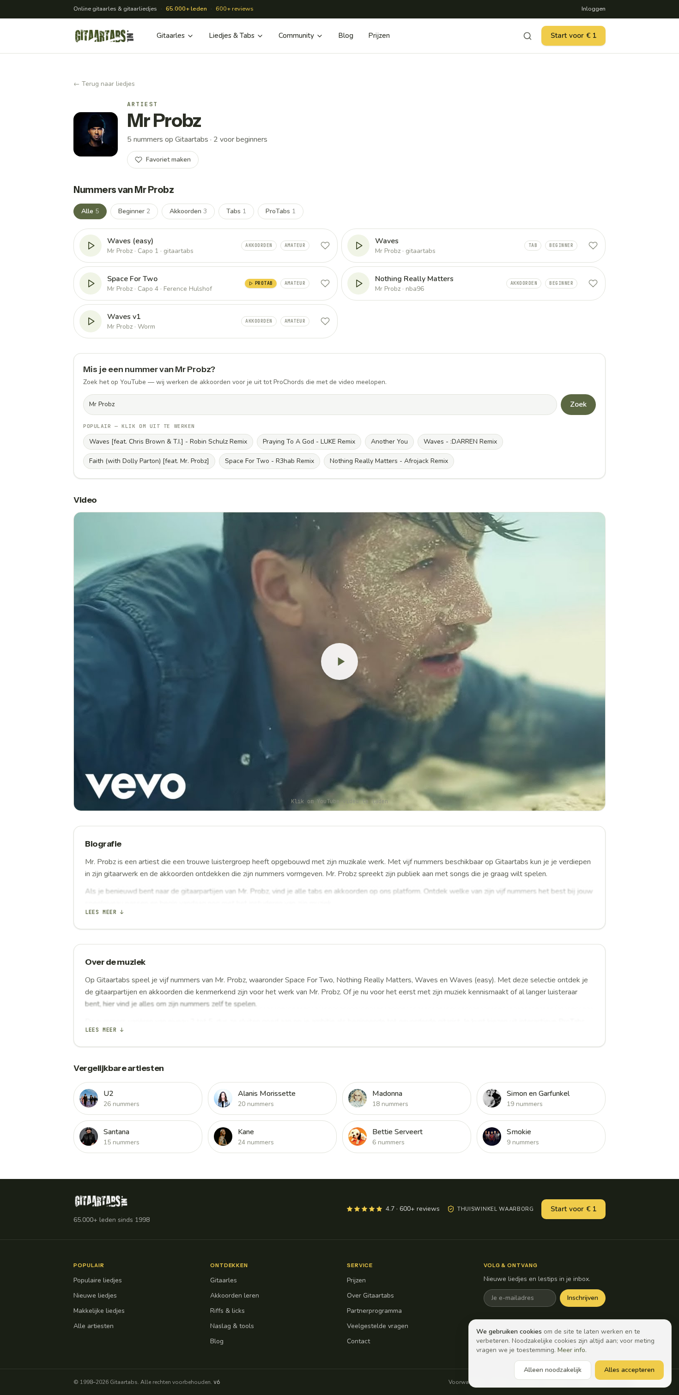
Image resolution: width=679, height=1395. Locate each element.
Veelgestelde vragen (377, 1326)
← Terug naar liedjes (104, 83)
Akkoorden (188, 211)
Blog (345, 35)
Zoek (578, 404)
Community (296, 35)
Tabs (236, 211)
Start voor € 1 (573, 35)
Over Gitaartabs (370, 1295)
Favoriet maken (168, 159)
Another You (389, 441)
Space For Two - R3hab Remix (269, 461)
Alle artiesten (93, 1326)
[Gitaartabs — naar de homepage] (104, 36)
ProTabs (281, 211)
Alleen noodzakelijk (553, 1369)
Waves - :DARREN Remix (460, 441)
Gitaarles (171, 35)
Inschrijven (582, 1297)
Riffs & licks (227, 1310)
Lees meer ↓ (104, 912)
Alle (90, 211)
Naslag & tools (232, 1326)
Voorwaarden (466, 1382)
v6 (216, 1382)
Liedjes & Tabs (232, 35)
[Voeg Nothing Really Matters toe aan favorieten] (593, 283)
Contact (358, 1341)
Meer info (571, 1350)
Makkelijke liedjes (99, 1310)
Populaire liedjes (97, 1280)
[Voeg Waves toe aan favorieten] (593, 245)
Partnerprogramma (374, 1310)
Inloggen (594, 9)
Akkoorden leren (234, 1295)
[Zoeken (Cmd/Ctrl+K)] (527, 36)
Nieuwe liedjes (95, 1295)
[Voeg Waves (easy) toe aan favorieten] (325, 245)
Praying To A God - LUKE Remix (309, 441)
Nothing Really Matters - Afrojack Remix (389, 461)
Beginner (134, 211)
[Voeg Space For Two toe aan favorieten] (325, 283)
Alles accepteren (629, 1369)
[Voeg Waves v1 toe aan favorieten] (325, 321)
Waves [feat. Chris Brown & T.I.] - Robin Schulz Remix (168, 441)
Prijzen (379, 35)
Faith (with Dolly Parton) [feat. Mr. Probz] (149, 461)
